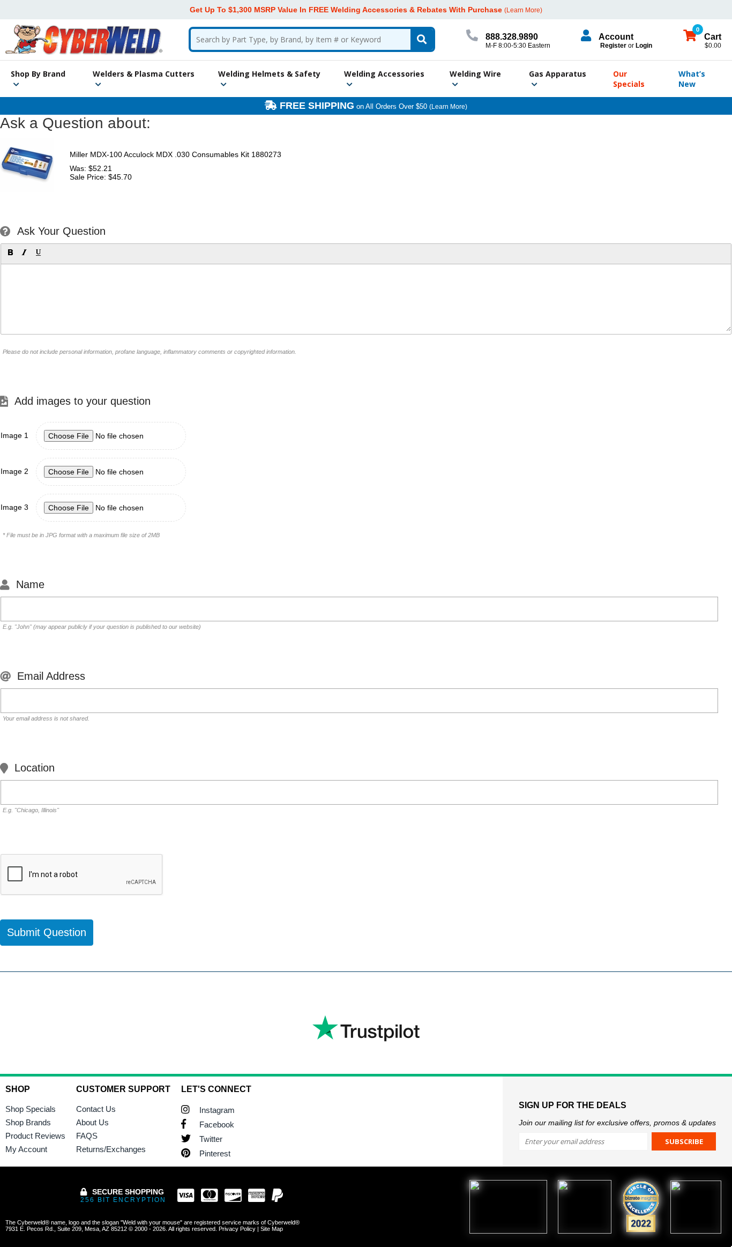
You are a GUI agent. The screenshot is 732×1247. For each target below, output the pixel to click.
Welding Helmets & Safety (269, 74)
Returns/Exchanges (111, 1149)
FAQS (87, 1135)
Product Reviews (35, 1135)
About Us (92, 1122)
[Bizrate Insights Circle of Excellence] (654, 1183)
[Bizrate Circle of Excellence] (641, 1207)
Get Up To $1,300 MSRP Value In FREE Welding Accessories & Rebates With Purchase (346, 9)
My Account (26, 1149)
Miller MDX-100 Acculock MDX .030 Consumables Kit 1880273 (175, 154)
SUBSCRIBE (684, 1141)
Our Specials (629, 79)
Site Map (271, 1229)
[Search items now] (421, 39)
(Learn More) (448, 106)
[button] (10, 252)
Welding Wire (475, 74)
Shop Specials (30, 1109)
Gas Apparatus (557, 74)
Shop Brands (28, 1122)
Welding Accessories (384, 74)
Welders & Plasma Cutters (144, 74)
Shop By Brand (38, 74)
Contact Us (96, 1109)
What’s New (691, 79)
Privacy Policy (237, 1229)
